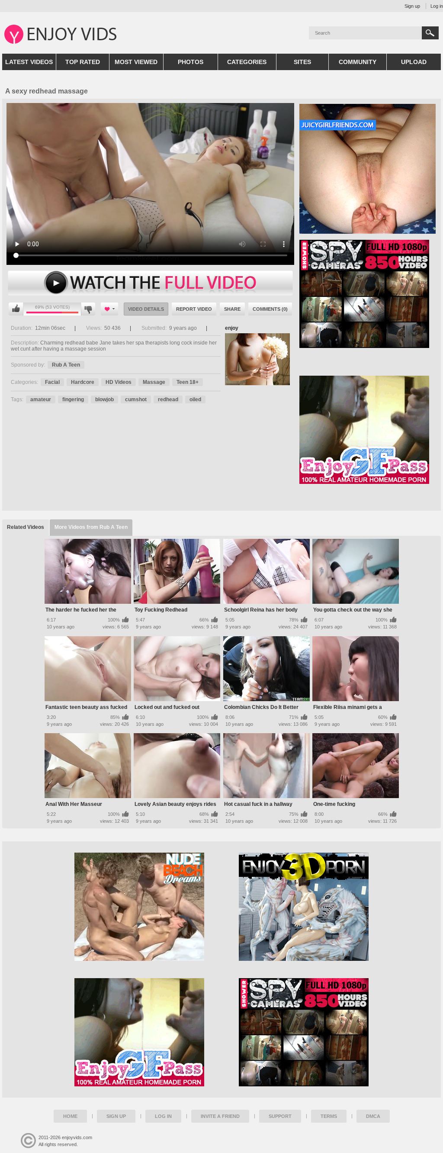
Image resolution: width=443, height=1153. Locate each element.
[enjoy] (257, 359)
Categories (246, 61)
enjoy (231, 328)
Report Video (194, 309)
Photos (190, 61)
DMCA (373, 1116)
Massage (154, 382)
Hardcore (82, 382)
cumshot (136, 399)
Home (70, 1116)
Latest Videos (29, 61)
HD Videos (119, 382)
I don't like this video (88, 309)
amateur (40, 399)
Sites (302, 61)
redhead (168, 399)
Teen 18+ (188, 382)
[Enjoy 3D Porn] (304, 907)
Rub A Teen (66, 365)
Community (357, 61)
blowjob (104, 399)
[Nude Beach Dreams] (139, 907)
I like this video (16, 309)
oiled (195, 399)
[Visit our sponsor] (364, 345)
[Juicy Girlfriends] (367, 231)
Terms (329, 1116)
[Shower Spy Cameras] (304, 1032)
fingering (73, 399)
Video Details (146, 309)
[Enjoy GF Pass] (139, 1032)
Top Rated (82, 61)
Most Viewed (136, 61)
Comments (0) (270, 309)
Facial (52, 382)
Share (232, 309)
